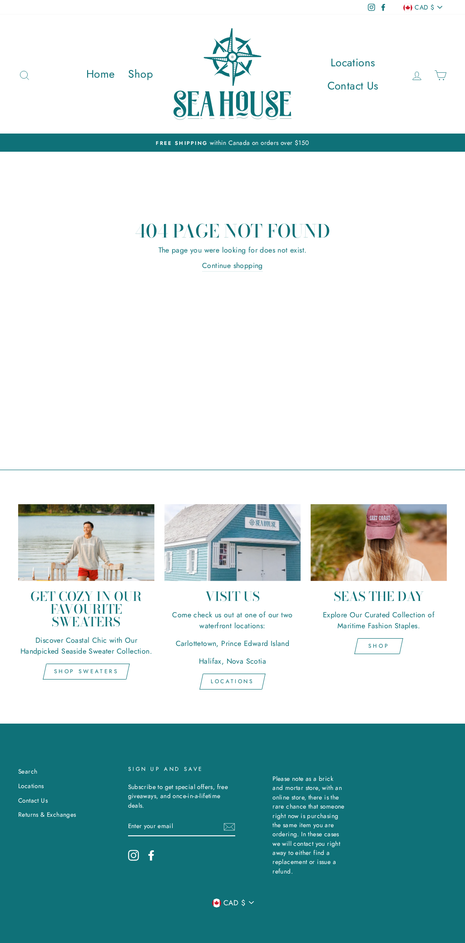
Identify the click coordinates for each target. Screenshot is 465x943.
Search (27, 771)
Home (100, 74)
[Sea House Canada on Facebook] (151, 855)
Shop (140, 74)
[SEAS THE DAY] (379, 542)
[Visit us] (232, 542)
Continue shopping (232, 265)
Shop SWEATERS (86, 671)
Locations (353, 62)
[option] (232, 142)
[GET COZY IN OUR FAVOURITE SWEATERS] (86, 542)
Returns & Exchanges (47, 814)
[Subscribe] (229, 826)
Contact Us (353, 86)
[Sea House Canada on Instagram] (133, 855)
